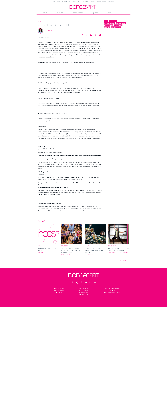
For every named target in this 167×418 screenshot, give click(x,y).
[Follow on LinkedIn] (90, 282)
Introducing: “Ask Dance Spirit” (47, 249)
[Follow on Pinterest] (95, 282)
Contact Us (112, 290)
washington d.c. (115, 27)
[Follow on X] (77, 282)
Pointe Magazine (66, 1)
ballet (106, 21)
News (45, 13)
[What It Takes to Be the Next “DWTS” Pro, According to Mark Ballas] (71, 243)
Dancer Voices (78, 13)
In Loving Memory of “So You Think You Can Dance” (118, 249)
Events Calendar (94, 1)
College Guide (102, 1)
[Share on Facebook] (82, 34)
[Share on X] (86, 34)
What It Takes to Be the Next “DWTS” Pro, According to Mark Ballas (71, 250)
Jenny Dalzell (48, 31)
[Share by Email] (99, 34)
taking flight (118, 25)
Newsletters (111, 1)
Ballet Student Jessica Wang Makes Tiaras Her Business (94, 250)
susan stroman (108, 25)
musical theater (120, 23)
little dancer (113, 21)
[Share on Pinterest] (95, 34)
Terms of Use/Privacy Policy (112, 292)
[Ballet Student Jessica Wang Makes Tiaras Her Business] (95, 243)
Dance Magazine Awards (112, 288)
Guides (95, 13)
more (110, 13)
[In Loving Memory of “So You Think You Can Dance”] (118, 243)
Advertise (59, 292)
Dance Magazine (56, 1)
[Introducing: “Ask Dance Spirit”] (48, 243)
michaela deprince (109, 23)
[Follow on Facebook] (72, 282)
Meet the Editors (59, 288)
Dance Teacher (75, 1)
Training (60, 13)
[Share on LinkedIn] (91, 34)
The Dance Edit (84, 1)
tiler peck (107, 27)
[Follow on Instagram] (81, 282)
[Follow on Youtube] (86, 282)
